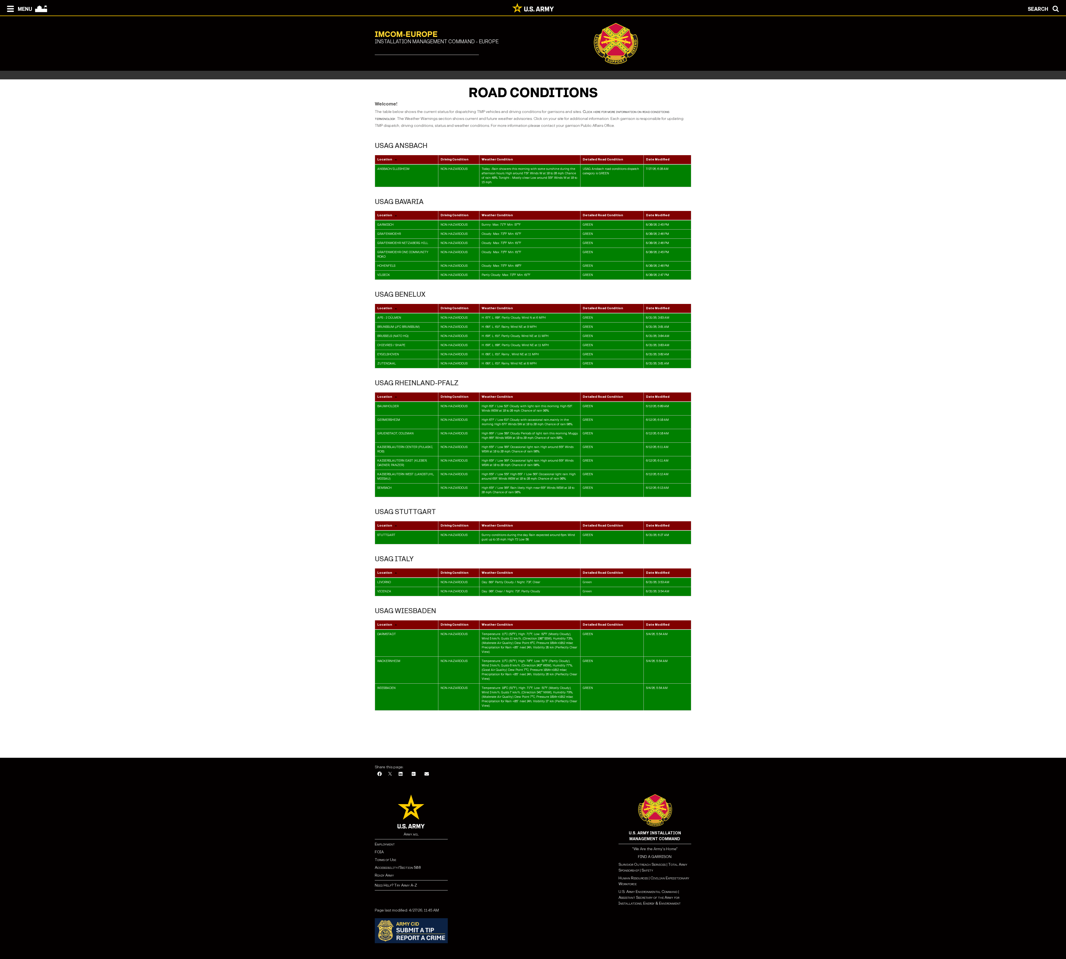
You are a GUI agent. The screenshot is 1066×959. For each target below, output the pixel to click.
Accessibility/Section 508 (398, 867)
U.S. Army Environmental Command (648, 891)
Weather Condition (497, 159)
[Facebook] (379, 774)
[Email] (426, 774)
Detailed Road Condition (603, 159)
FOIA (379, 852)
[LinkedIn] (400, 774)
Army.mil (411, 834)
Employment (385, 844)
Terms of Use (385, 859)
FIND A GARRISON (655, 856)
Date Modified (658, 159)
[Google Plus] (413, 774)
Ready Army (384, 875)
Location (384, 159)
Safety (647, 870)
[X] (390, 774)
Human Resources (633, 878)
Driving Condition (454, 159)
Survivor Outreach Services (642, 864)
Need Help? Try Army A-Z (396, 885)
